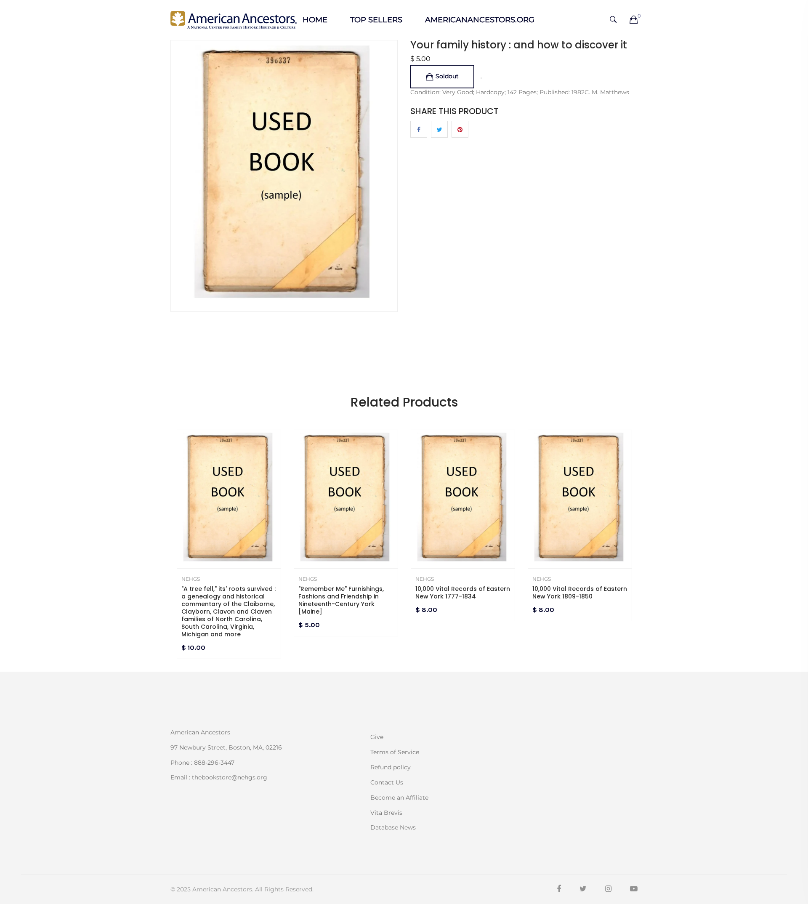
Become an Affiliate (399, 797)
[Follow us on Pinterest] (460, 129)
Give (376, 737)
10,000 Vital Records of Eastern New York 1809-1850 (579, 592)
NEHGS (190, 579)
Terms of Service (394, 752)
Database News (393, 827)
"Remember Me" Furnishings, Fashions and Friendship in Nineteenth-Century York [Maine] (341, 600)
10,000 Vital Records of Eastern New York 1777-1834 (462, 592)
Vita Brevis (386, 812)
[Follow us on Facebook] (418, 129)
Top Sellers (376, 19)
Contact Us (386, 782)
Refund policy (390, 767)
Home (315, 19)
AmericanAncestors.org (479, 19)
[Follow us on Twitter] (439, 129)
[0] (634, 20)
